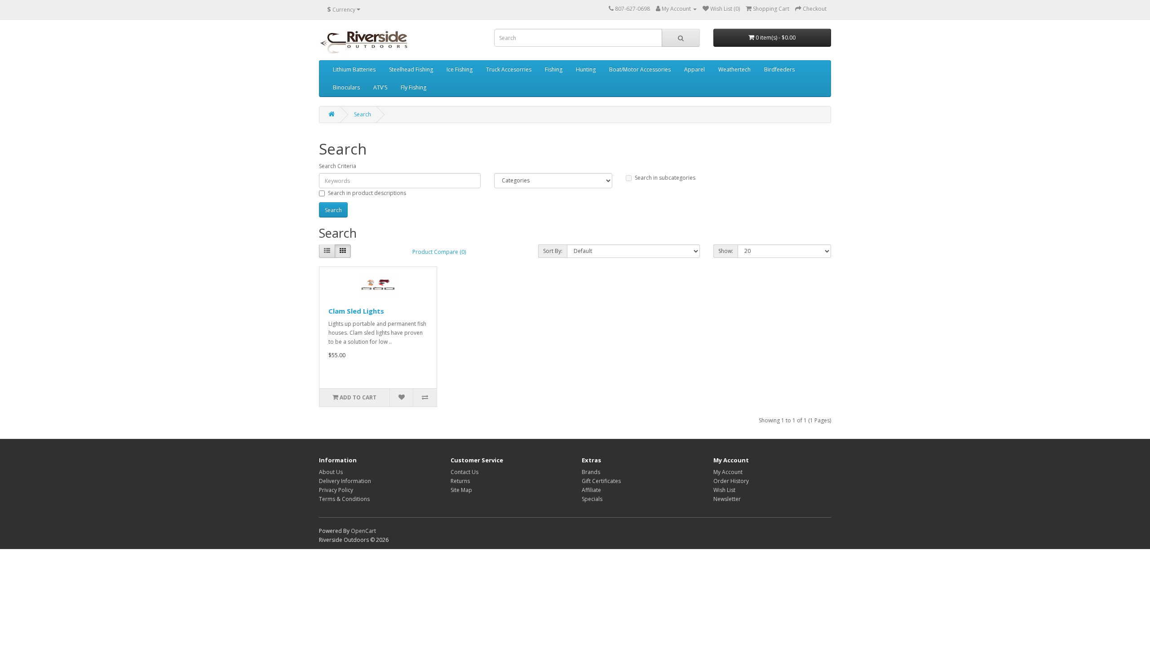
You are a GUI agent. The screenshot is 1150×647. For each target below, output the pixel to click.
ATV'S (380, 87)
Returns (460, 481)
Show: (725, 251)
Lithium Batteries (354, 69)
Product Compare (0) (439, 252)
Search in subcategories (665, 178)
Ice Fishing (460, 69)
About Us (331, 472)
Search (362, 114)
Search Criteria (337, 166)
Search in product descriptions (367, 193)
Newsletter (727, 499)
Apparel (694, 69)
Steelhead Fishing (411, 69)
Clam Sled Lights (356, 310)
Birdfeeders (779, 69)
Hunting (586, 69)
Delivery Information (345, 481)
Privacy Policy (336, 490)
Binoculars (346, 87)
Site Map (461, 490)
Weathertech (734, 69)
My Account (728, 472)
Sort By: (552, 251)
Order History (731, 481)
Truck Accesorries (508, 69)
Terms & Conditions (344, 499)
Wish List (724, 490)
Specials (592, 499)
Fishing (553, 69)
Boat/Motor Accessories (640, 69)
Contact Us (464, 472)
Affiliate (591, 490)
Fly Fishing (413, 87)
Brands (591, 472)
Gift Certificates (601, 481)
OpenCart (363, 531)
